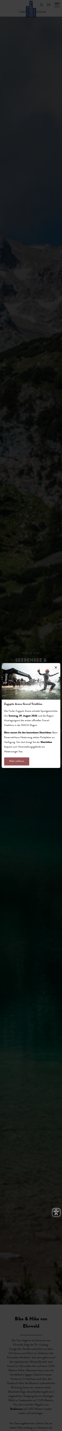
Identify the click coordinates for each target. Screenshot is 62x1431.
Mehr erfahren (16, 761)
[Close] (56, 667)
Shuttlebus (46, 742)
